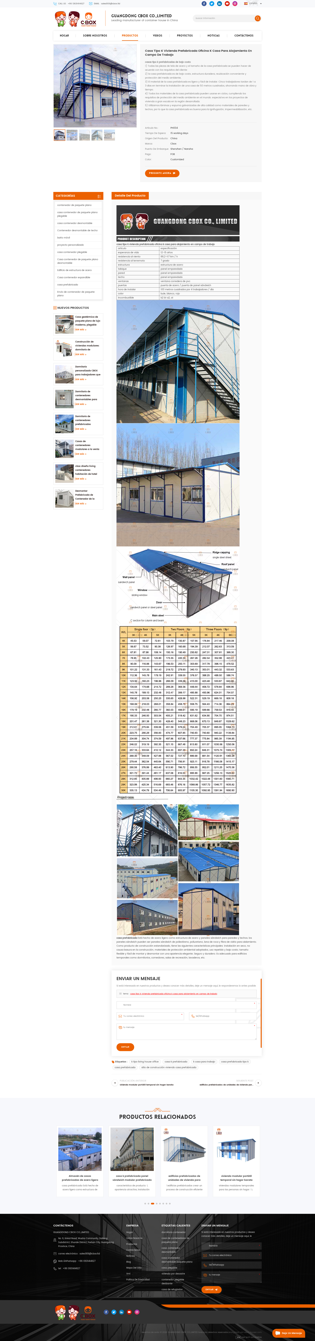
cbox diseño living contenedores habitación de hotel (86, 470)
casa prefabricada (125, 1067)
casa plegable (169, 1268)
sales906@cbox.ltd (90, 1254)
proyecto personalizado (70, 245)
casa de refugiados (172, 1289)
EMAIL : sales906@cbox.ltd (107, 3)
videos (157, 36)
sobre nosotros (95, 36)
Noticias (214, 36)
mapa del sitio (134, 1268)
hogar (64, 36)
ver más (79, 329)
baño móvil (63, 238)
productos (130, 36)
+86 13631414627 (86, 1261)
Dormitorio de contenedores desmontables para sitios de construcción (87, 396)
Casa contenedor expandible (73, 277)
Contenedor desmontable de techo (77, 230)
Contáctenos (243, 36)
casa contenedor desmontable (74, 223)
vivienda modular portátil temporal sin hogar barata (236, 1178)
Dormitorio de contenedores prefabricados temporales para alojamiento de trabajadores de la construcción (85, 420)
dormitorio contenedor (174, 1232)
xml (128, 1274)
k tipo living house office (145, 1062)
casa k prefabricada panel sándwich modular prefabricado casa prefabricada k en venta (131, 1178)
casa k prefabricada (176, 1062)
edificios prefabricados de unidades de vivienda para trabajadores (184, 1178)
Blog (128, 1262)
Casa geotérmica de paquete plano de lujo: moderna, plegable (88, 321)
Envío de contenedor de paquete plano (76, 293)
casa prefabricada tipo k (235, 1062)
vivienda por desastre (173, 1274)
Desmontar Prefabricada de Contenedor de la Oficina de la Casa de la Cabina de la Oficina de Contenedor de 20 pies (88, 495)
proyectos (185, 36)
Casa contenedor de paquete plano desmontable (77, 261)
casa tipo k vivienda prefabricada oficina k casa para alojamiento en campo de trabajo (173, 993)
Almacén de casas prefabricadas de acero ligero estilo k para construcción (79, 1178)
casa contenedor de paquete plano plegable (77, 214)
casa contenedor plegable (72, 252)
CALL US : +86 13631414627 (71, 3)
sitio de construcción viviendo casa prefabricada (168, 1067)
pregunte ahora (160, 173)
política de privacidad (138, 1280)
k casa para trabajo (204, 1062)
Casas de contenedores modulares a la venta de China (87, 445)
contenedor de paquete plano (74, 205)
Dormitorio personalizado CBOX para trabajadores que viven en (87, 371)
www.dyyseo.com (253, 1332)
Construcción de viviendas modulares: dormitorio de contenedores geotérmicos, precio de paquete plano (88, 346)
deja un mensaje (292, 1333)
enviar (209, 1290)
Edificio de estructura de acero (74, 270)
